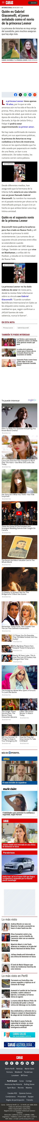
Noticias (19, 1069)
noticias (19, 759)
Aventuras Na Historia (13, 1084)
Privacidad (22, 1096)
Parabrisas (28, 1072)
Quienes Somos (25, 1093)
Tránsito (29, 1100)
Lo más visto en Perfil (15, 976)
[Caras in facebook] (11, 1063)
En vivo (33, 3)
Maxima (29, 1088)
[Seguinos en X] (17, 1063)
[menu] (3, 3)
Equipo (30, 1096)
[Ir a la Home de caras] (9, 3)
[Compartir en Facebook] (15, 94)
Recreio (21, 1088)
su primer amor (26, 126)
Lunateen (15, 1075)
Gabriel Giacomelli (23, 328)
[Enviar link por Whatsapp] (25, 94)
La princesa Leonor (14, 101)
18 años (9, 104)
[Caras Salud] (19, 1037)
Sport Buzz (11, 1088)
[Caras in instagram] (6, 1063)
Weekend (18, 1072)
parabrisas (19, 853)
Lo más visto (9, 919)
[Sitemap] (32, 1063)
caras (19, 821)
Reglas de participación (15, 1100)
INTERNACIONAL (7, 8)
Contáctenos (11, 1096)
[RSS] (27, 1063)
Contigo (29, 1081)
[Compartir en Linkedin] (30, 94)
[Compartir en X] (20, 94)
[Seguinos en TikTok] (22, 1063)
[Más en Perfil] (13, 753)
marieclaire (19, 789)
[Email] (34, 94)
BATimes (24, 1075)
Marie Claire (29, 1069)
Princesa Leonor (8, 328)
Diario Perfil (9, 1069)
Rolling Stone (29, 1084)
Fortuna (9, 1072)
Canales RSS (12, 1093)
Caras (21, 1081)
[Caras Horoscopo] (19, 1046)
